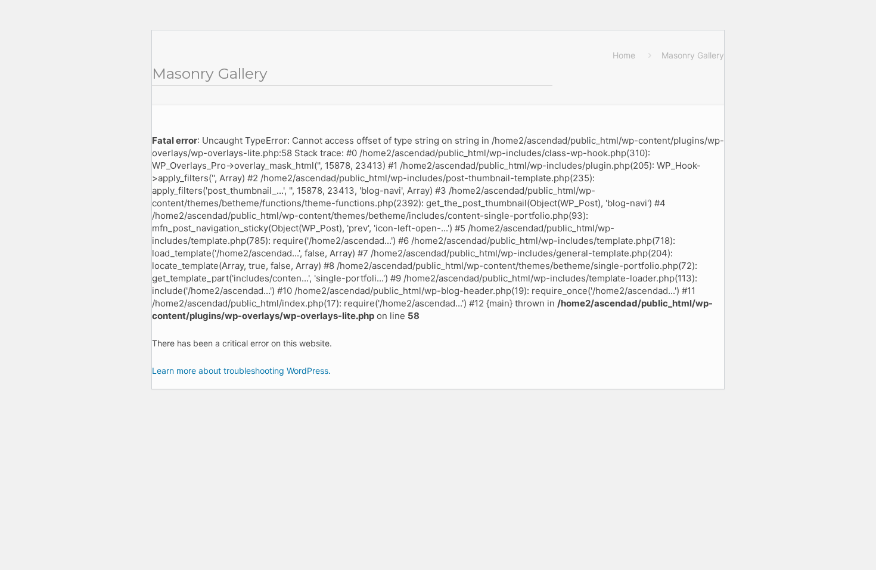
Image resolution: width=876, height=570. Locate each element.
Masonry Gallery (692, 55)
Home (624, 55)
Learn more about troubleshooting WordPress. (241, 370)
